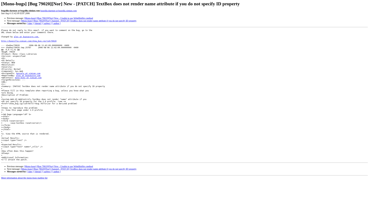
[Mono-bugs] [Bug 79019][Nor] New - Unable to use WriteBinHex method (58, 18)
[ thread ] (38, 23)
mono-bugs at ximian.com (28, 78)
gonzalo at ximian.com (28, 73)
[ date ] (30, 23)
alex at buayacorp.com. (26, 37)
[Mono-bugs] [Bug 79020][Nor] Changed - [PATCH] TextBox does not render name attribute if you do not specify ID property (79, 21)
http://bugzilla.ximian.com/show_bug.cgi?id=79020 (29, 41)
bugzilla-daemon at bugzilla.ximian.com (58, 10)
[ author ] (56, 23)
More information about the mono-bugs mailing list (24, 178)
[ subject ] (47, 23)
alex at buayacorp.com (28, 75)
